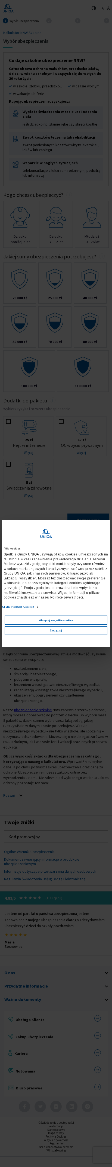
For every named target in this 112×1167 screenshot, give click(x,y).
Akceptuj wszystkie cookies (56, 620)
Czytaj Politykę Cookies (18, 607)
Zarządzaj (56, 630)
